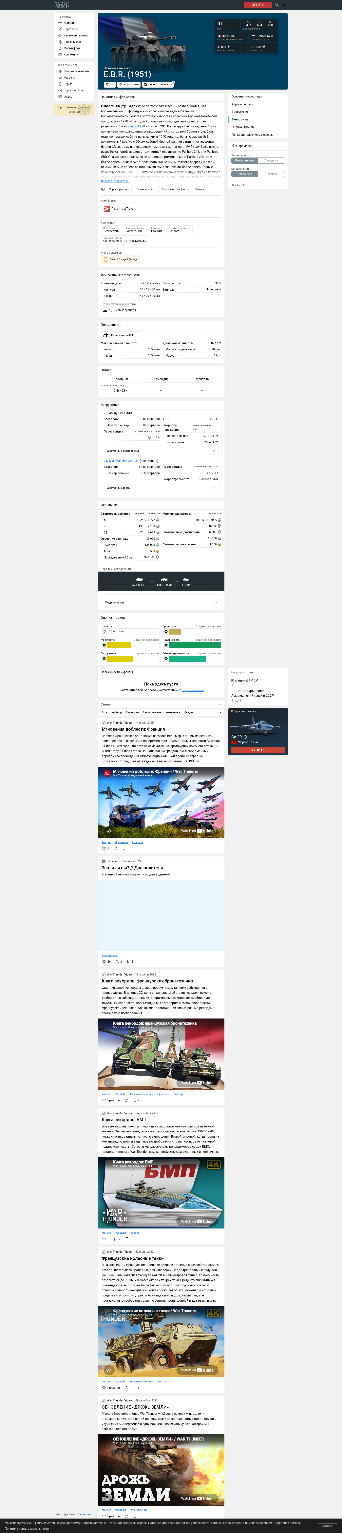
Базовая (271, 174)
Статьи (199, 189)
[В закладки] (124, 848)
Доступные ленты (118, 487)
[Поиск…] (277, 5)
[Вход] (285, 5)
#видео (106, 842)
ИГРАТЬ (258, 5)
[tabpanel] (161, 453)
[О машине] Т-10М (244, 680)
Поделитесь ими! (193, 690)
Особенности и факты (175, 189)
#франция (121, 842)
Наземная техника (141, 1094)
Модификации (114, 602)
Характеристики (119, 189)
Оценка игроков (145, 189)
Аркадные (271, 160)
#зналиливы (110, 955)
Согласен (327, 1525)
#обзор (178, 1094)
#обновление (138, 1509)
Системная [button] (85, 1514)
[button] (58, 1515)
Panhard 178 (136, 126)
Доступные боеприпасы (123, 450)
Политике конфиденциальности (27, 1528)
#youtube (137, 842)
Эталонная (245, 174)
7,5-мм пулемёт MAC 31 (121, 461)
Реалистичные (245, 160)
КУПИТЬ (258, 750)
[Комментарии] (116, 848)
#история (163, 1381)
